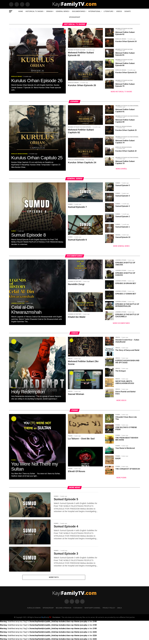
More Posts (54, 577)
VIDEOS (119, 11)
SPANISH (49, 11)
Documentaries (78, 11)
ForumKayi (77, 608)
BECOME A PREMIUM (63, 608)
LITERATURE (108, 11)
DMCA (119, 608)
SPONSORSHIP (74, 17)
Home (20, 11)
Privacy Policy (109, 608)
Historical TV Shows (34, 11)
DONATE (127, 11)
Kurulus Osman (33, 608)
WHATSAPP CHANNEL (92, 608)
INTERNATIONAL (94, 11)
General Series (62, 11)
